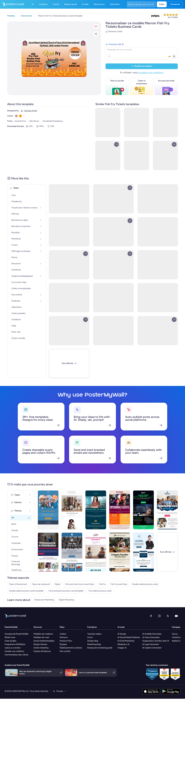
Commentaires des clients (16, 654)
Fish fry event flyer (119, 584)
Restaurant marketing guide (99, 648)
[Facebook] (151, 616)
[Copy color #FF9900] (20, 115)
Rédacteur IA (123, 644)
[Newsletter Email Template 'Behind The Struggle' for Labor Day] (71, 552)
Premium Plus (66, 641)
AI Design (122, 634)
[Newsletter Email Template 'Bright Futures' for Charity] (167, 509)
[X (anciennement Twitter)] (168, 616)
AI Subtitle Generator (152, 634)
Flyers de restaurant (41, 584)
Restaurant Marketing (44, 600)
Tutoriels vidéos (94, 634)
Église (57, 584)
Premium (64, 637)
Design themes (40, 644)
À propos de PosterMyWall (16, 634)
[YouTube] (176, 616)
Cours (90, 637)
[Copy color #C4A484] (16, 115)
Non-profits (65, 651)
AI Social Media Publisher (129, 637)
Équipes (63, 644)
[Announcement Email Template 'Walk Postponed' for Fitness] (48, 509)
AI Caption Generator (152, 648)
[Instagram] (159, 616)
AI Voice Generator (151, 637)
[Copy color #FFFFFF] (24, 115)
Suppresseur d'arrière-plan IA (155, 641)
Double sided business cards (145, 584)
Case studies (10, 641)
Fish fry (102, 584)
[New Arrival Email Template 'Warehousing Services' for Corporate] (48, 552)
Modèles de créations (43, 634)
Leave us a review (13, 648)
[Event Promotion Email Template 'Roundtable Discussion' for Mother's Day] (95, 552)
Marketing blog (94, 644)
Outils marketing (41, 648)
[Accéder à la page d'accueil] (12, 4)
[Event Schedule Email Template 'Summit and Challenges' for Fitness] (119, 509)
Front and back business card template (65, 591)
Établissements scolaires (71, 648)
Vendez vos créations (14, 651)
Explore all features (42, 651)
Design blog (92, 641)
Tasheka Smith (30, 110)
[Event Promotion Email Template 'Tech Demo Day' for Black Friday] (143, 509)
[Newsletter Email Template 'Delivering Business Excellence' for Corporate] (143, 552)
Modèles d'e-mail (41, 637)
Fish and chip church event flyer (79, 584)
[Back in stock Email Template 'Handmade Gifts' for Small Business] (119, 552)
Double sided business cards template (26, 591)
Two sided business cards (100, 591)
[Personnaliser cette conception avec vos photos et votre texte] (54, 58)
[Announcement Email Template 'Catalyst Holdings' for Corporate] (95, 509)
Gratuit (63, 634)
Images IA (122, 648)
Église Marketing (66, 600)
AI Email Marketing (126, 641)
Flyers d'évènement (18, 584)
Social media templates (44, 641)
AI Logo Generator (150, 644)
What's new (10, 637)
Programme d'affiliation (15, 644)
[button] (96, 26)
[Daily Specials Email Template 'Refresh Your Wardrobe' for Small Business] (71, 509)
